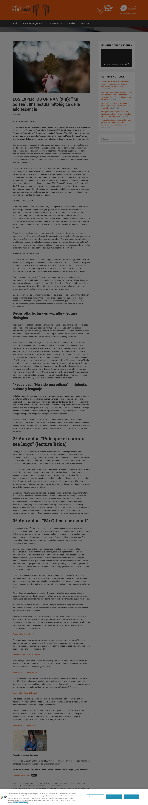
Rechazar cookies (114, 797)
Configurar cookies (96, 797)
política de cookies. (20, 803)
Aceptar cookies (132, 797)
